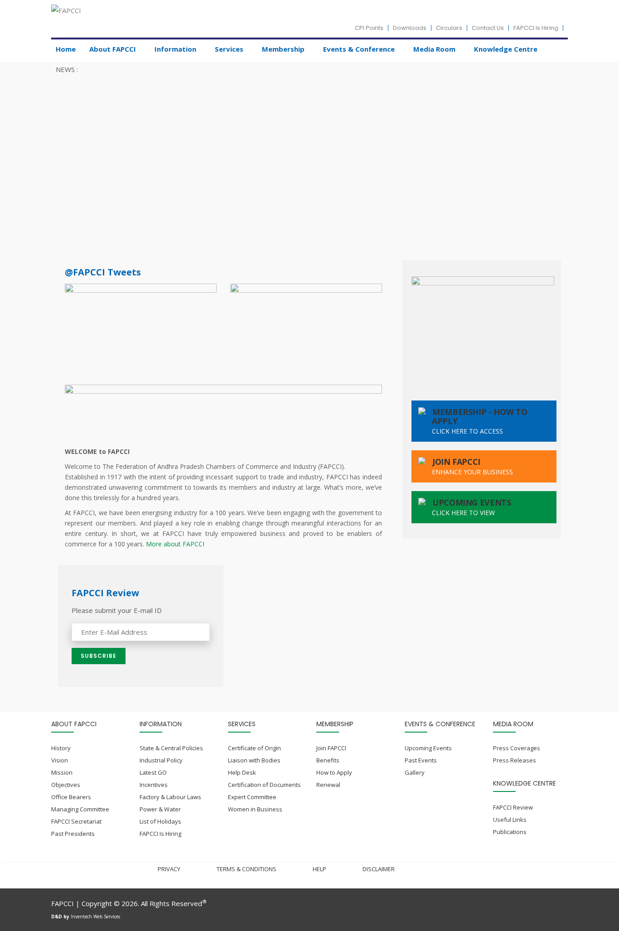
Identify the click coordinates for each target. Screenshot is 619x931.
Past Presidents (73, 834)
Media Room (434, 48)
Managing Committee (80, 809)
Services (229, 48)
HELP (319, 869)
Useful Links (510, 819)
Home (66, 48)
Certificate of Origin (254, 748)
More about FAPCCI (175, 544)
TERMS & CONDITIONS (246, 869)
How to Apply (334, 772)
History (61, 748)
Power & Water (160, 809)
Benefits (327, 760)
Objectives (65, 785)
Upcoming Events (428, 748)
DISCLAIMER (379, 869)
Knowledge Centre (505, 48)
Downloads (409, 28)
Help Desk (242, 772)
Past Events (421, 760)
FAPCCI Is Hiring (535, 28)
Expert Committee (252, 797)
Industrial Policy (161, 760)
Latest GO (153, 772)
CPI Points (369, 28)
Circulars (449, 28)
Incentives (154, 785)
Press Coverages (516, 748)
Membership (283, 48)
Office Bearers (71, 797)
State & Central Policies (171, 748)
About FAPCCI (112, 48)
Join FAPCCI (331, 748)
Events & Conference (359, 48)
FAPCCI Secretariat (76, 821)
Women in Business (255, 809)
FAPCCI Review (513, 807)
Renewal (328, 785)
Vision (59, 760)
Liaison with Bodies (254, 760)
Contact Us (488, 28)
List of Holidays (160, 821)
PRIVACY (169, 869)
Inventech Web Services (95, 916)
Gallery (415, 772)
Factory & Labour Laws (170, 797)
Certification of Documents (264, 785)
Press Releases (514, 760)
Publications (510, 832)
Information (175, 48)
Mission (62, 772)
